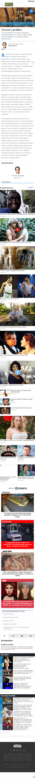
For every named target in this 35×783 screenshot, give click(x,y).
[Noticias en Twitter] (17, 750)
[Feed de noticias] (20, 750)
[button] (32, 62)
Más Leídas (5, 655)
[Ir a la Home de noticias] (17, 746)
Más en (11, 488)
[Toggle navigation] (2, 5)
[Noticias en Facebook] (14, 750)
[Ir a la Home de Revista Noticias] (8, 4)
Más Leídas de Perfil (8, 696)
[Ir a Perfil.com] (31, 1)
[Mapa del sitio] (24, 750)
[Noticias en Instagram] (11, 750)
